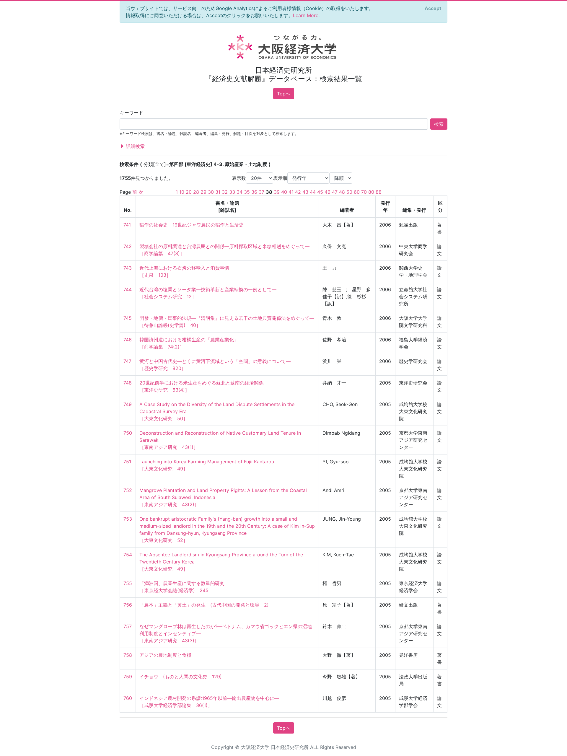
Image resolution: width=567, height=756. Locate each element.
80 (371, 192)
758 (127, 655)
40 (284, 192)
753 (127, 519)
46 (327, 192)
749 (127, 404)
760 (127, 698)
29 (203, 192)
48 (342, 192)
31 (217, 192)
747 (127, 361)
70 (364, 192)
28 (196, 192)
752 (127, 490)
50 (349, 192)
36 (254, 192)
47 (335, 192)
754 (127, 555)
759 (127, 677)
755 (127, 583)
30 (211, 192)
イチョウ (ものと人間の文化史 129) (180, 677)
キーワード (131, 112)
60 (357, 192)
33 (232, 192)
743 (127, 268)
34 (239, 192)
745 (127, 318)
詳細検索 (134, 146)
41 (291, 192)
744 (127, 289)
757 (127, 626)
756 (127, 605)
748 (127, 383)
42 (298, 192)
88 (379, 192)
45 (320, 192)
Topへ (283, 94)
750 (127, 433)
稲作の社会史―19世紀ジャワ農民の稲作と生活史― (193, 225)
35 (247, 192)
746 (127, 340)
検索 (439, 124)
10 (181, 192)
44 (313, 192)
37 (261, 192)
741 (127, 225)
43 (305, 192)
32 (225, 192)
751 (127, 462)
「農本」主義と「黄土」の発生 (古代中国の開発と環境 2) (204, 605)
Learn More (305, 15)
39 (277, 192)
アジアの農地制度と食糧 (165, 655)
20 (189, 192)
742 (127, 246)
